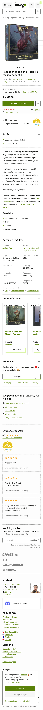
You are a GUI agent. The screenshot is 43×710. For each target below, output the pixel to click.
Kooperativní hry (32, 18)
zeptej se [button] (37, 110)
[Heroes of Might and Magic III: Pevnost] (15, 329)
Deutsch (8, 640)
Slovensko (9, 635)
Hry (7, 18)
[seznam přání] (37, 103)
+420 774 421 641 (12, 584)
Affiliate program (9, 662)
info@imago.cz (11, 589)
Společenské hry (17, 18)
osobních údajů (35, 547)
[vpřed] (40, 42)
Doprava (6, 619)
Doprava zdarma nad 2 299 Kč (17, 403)
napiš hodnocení (22, 376)
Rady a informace (9, 654)
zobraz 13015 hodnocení (12, 438)
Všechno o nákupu (10, 617)
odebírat (33, 540)
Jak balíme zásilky (10, 622)
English (7, 637)
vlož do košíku (20, 103)
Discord (8, 592)
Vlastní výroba (10, 414)
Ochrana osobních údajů (12, 651)
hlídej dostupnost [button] (11, 112)
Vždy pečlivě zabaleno (14, 418)
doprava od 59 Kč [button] (30, 92)
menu (8, 5)
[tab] (17, 67)
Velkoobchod (8, 657)
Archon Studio (8, 248)
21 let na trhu (10, 410)
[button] (21, 134)
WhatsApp (9, 594)
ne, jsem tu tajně (20, 695)
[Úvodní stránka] (4, 17)
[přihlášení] (31, 5)
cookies (24, 675)
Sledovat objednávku (11, 627)
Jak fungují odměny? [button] (31, 383)
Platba (13, 619)
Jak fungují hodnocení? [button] (12, 383)
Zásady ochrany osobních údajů (17, 701)
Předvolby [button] (16, 682)
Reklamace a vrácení (11, 624)
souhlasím (20, 688)
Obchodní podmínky (10, 649)
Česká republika (11, 632)
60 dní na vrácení (11, 407)
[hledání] (37, 11)
